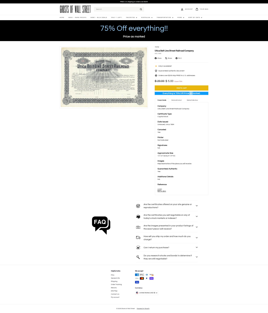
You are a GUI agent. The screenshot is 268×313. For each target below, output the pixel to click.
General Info (115, 278)
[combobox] (119, 9)
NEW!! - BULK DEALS (99, 17)
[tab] (162, 100)
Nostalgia (146, 17)
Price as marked (134, 36)
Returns (114, 288)
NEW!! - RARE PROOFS (77, 17)
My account (115, 297)
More (180, 17)
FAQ (112, 275)
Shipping (114, 281)
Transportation (164, 17)
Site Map (114, 291)
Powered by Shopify (143, 308)
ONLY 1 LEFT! (116, 17)
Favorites (130, 17)
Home (62, 17)
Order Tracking (116, 284)
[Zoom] (104, 77)
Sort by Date (194, 17)
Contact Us (115, 294)
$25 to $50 (162, 191)
